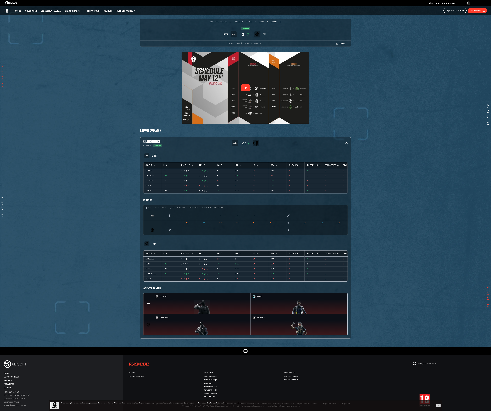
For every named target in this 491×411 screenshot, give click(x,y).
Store (6, 373)
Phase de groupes (243, 22)
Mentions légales (12, 402)
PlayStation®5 (210, 386)
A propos (8, 380)
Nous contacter (11, 392)
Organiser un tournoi (455, 10)
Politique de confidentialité (17, 395)
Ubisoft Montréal (137, 376)
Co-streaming (476, 10)
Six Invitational (218, 22)
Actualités (9, 384)
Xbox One (208, 383)
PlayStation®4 (210, 390)
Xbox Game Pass (210, 376)
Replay (342, 43)
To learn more (228, 403)
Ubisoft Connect (11, 377)
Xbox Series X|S (210, 380)
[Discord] (245, 351)
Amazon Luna (209, 397)
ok (438, 405)
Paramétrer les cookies (15, 405)
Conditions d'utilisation (15, 398)
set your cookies (243, 403)
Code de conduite (291, 380)
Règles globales (291, 376)
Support (8, 388)
